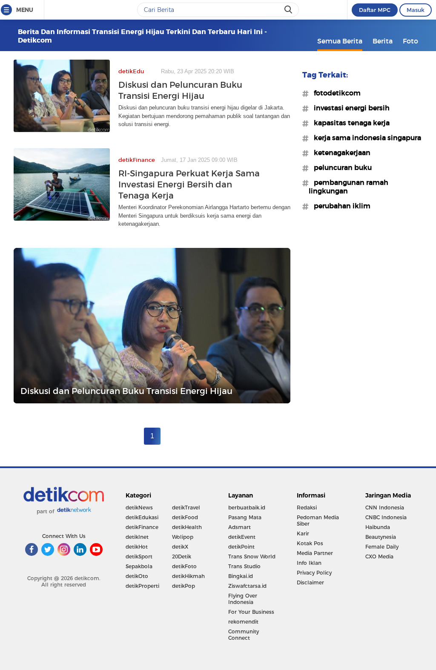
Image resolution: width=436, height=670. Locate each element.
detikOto (137, 576)
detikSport (139, 556)
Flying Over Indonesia (242, 598)
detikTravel (186, 507)
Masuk (416, 9)
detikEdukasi (142, 517)
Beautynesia (380, 537)
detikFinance (142, 527)
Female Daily (382, 546)
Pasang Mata (244, 517)
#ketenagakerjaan (339, 152)
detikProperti (142, 586)
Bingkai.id (240, 576)
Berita (383, 41)
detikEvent (241, 537)
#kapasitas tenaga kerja (349, 122)
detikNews (139, 507)
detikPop (183, 586)
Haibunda (377, 527)
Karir (303, 533)
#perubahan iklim (339, 205)
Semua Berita (339, 41)
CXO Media (379, 556)
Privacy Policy (314, 572)
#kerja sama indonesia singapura (365, 137)
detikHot (137, 546)
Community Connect (243, 634)
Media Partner (315, 553)
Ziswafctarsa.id (247, 586)
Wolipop (182, 537)
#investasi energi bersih (349, 108)
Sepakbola (139, 566)
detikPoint (241, 546)
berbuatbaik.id (246, 507)
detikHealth (187, 527)
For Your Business (251, 612)
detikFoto (184, 566)
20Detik (181, 556)
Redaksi (307, 507)
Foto (410, 41)
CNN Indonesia (384, 507)
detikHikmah (188, 576)
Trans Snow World (251, 556)
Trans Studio (244, 566)
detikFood (185, 517)
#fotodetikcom (335, 93)
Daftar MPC (374, 9)
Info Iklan (309, 563)
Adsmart (239, 527)
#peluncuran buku (340, 167)
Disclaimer (310, 582)
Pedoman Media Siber (318, 520)
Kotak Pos (310, 543)
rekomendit (243, 621)
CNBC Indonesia (386, 517)
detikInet (137, 537)
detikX (180, 546)
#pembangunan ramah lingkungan (348, 186)
